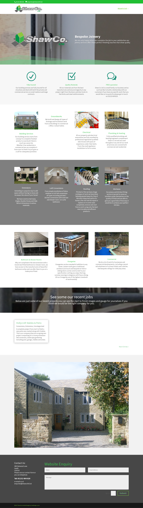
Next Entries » (124, 347)
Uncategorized (39, 326)
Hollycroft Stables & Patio (28, 322)
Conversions (20, 326)
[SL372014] (71, 447)
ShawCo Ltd (122, 9)
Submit (123, 493)
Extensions (29, 326)
